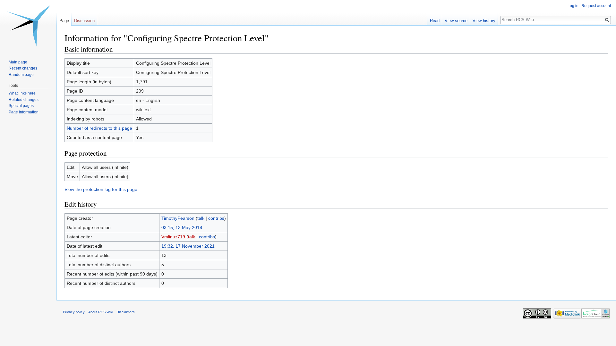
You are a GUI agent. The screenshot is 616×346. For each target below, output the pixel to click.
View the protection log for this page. (101, 189)
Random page (21, 74)
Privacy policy (74, 312)
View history (484, 20)
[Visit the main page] (28, 25)
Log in (573, 6)
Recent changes (23, 68)
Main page (18, 62)
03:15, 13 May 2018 (181, 227)
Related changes (23, 99)
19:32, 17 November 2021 (188, 246)
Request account (596, 6)
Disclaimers (125, 312)
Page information (23, 112)
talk (200, 218)
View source (456, 20)
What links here (22, 93)
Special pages (21, 105)
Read (435, 20)
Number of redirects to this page (99, 128)
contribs (216, 218)
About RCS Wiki (100, 312)
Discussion (84, 20)
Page (64, 20)
